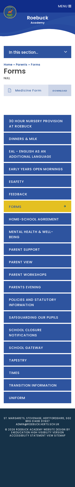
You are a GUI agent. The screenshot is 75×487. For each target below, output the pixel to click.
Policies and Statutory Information (32, 302)
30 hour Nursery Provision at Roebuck (36, 124)
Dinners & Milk (23, 138)
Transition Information (33, 385)
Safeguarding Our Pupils (33, 317)
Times (14, 372)
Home (8, 65)
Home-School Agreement (34, 219)
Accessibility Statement (28, 435)
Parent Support (24, 249)
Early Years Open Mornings (36, 169)
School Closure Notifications (25, 333)
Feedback (18, 194)
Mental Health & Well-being (31, 234)
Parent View (20, 262)
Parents (21, 65)
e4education (20, 432)
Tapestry (18, 360)
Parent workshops (28, 274)
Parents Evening (25, 287)
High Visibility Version (47, 432)
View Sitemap (56, 435)
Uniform (17, 397)
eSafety (16, 181)
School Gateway (26, 347)
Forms (35, 65)
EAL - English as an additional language (30, 154)
